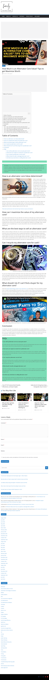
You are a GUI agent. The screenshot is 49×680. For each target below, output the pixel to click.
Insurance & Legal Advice (6, 628)
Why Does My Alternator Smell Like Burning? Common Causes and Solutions (17, 208)
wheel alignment (4, 667)
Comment (3, 423)
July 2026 (3, 519)
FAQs (5, 125)
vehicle (4, 65)
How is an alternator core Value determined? (13, 116)
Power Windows (4, 640)
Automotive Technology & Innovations (8, 590)
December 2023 (4, 571)
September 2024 (4, 563)
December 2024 (4, 557)
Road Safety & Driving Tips (6, 642)
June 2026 (3, 521)
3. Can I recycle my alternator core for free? (14, 129)
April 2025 (3, 549)
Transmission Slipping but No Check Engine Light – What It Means (14, 475)
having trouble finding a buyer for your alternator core (17, 288)
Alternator (3, 586)
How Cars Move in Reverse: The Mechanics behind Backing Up (23, 405)
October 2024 (3, 561)
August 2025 (3, 541)
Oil (1, 632)
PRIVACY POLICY (29, 16)
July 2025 (3, 543)
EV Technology (4, 618)
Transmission (3, 657)
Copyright (22, 16)
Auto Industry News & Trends (7, 588)
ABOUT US (8, 16)
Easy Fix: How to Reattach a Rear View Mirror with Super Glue (40, 405)
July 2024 (3, 567)
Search (46, 467)
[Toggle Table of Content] (28, 113)
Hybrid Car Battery (4, 624)
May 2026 (3, 523)
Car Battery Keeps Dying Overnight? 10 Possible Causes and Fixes (14, 482)
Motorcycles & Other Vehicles (7, 630)
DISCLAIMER (37, 16)
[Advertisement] (24, 30)
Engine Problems (4, 614)
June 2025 (3, 545)
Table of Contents (7, 115)
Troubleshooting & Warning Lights (8, 661)
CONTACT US (15, 16)
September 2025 (4, 539)
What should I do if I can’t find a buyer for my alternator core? (17, 122)
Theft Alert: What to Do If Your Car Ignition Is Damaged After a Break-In (20, 506)
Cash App (3, 604)
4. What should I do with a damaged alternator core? (16, 130)
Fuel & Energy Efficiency (5, 620)
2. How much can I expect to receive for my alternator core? (18, 128)
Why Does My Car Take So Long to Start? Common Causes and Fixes (14, 479)
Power (2, 636)
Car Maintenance (4, 600)
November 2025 (4, 535)
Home (3, 16)
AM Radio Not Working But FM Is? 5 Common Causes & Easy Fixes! (21, 504)
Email (2, 445)
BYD (2, 596)
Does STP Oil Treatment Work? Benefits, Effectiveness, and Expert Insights (11, 385)
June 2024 (3, 569)
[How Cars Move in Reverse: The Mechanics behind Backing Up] (24, 394)
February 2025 (4, 553)
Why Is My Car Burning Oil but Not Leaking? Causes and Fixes (13, 486)
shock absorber (4, 644)
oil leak (2, 634)
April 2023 (3, 579)
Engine (2, 612)
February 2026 (4, 529)
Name (2, 439)
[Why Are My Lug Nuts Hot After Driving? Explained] (8, 394)
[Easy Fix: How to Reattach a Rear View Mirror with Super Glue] (41, 394)
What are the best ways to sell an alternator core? (14, 119)
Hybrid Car (3, 622)
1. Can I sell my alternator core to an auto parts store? (16, 126)
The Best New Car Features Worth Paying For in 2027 (11, 489)
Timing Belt (3, 655)
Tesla (2, 649)
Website (3, 451)
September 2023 (4, 575)
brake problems (4, 594)
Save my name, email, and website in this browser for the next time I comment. (20, 457)
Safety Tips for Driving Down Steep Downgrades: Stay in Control (39, 385)
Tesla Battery (3, 651)
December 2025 (4, 533)
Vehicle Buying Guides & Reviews (7, 665)
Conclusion (6, 124)
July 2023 (3, 577)
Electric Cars (3, 610)
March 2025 (3, 551)
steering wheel (4, 647)
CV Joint (2, 608)
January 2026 (3, 531)
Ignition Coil (3, 626)
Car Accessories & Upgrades (6, 598)
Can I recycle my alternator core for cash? (12, 121)
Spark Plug (3, 645)
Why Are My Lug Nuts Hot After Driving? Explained (8, 404)
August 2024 (3, 565)
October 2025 (3, 537)
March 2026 (3, 527)
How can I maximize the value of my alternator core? (15, 118)
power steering (4, 638)
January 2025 (3, 555)
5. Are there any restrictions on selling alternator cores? (17, 132)
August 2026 (3, 517)
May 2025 (3, 547)
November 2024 (4, 559)
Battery (2, 592)
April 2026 (3, 525)
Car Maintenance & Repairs (6, 602)
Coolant (2, 606)
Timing (2, 653)
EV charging (3, 616)
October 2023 (3, 573)
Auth (11, 73)
